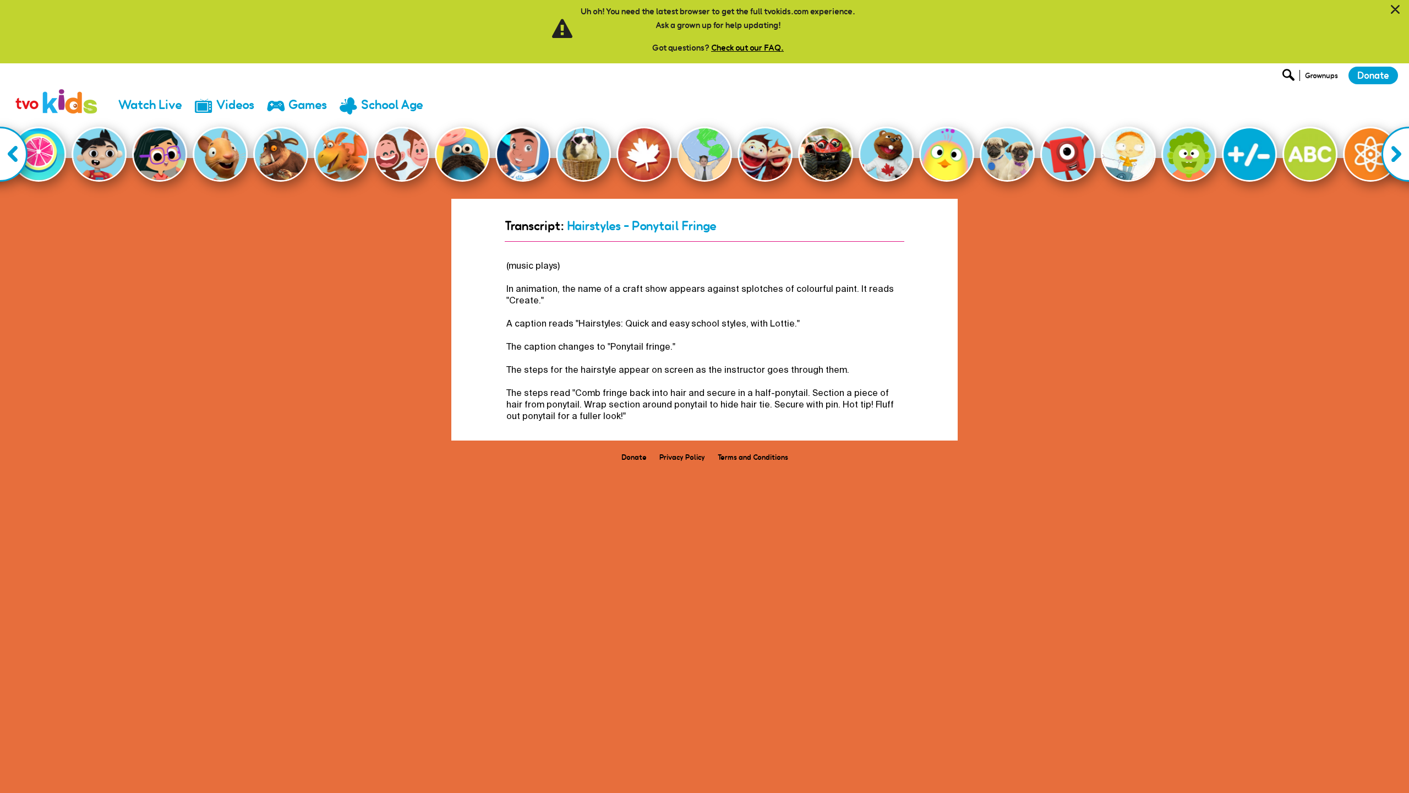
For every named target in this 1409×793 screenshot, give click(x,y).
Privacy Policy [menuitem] (682, 457)
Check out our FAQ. (747, 47)
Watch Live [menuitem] (150, 104)
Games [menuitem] (307, 104)
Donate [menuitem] (634, 457)
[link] (56, 90)
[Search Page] (1290, 78)
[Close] (1395, 9)
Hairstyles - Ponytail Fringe (642, 226)
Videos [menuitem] (235, 104)
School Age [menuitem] (392, 104)
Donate (1373, 75)
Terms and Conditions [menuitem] (753, 457)
